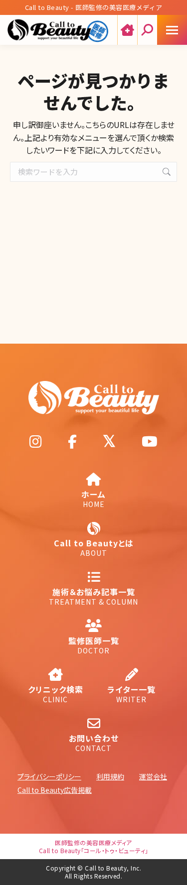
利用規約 (110, 776)
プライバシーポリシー (49, 776)
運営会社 (153, 776)
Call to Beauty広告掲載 (54, 790)
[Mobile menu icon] (172, 30)
